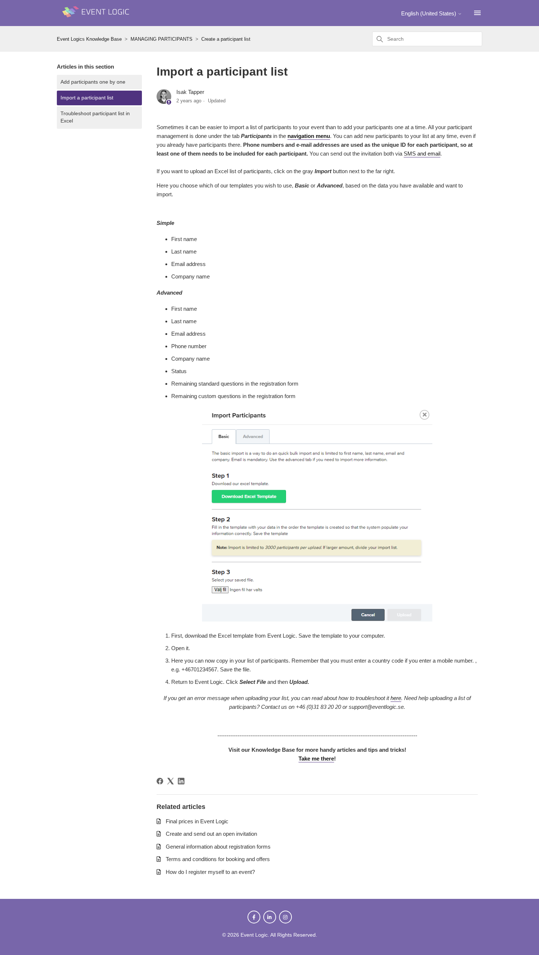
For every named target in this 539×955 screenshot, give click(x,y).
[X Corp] (170, 781)
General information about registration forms (218, 846)
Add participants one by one (92, 82)
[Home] (97, 21)
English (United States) (429, 13)
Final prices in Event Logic (197, 821)
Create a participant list (225, 39)
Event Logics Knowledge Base (89, 39)
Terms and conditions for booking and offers (218, 859)
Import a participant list (86, 98)
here (395, 698)
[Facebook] (160, 781)
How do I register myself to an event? (210, 872)
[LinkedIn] (181, 781)
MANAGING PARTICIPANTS (161, 39)
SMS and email (422, 153)
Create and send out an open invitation (211, 834)
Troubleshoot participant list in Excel (95, 117)
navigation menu (308, 136)
